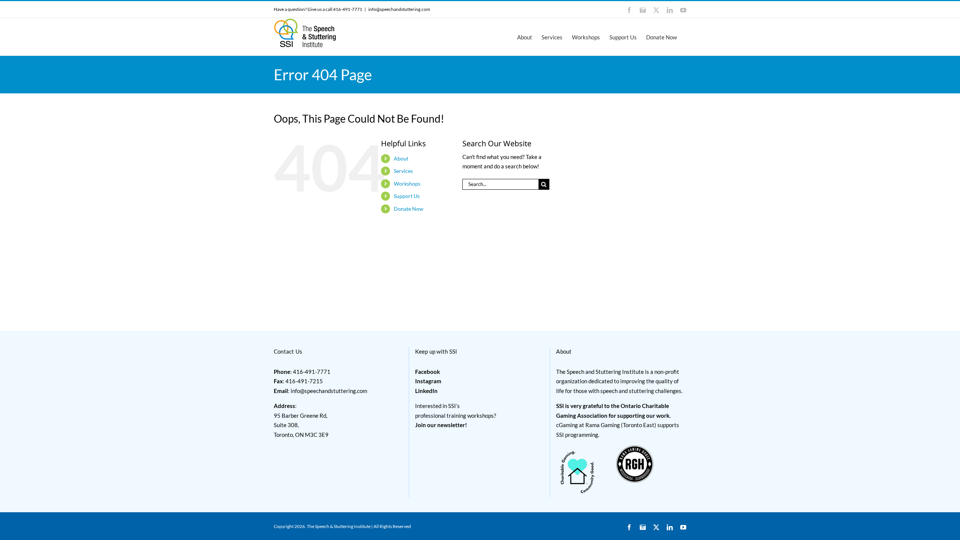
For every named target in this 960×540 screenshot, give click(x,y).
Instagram (428, 381)
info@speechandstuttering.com (399, 9)
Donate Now (408, 209)
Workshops (407, 183)
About (401, 158)
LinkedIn (426, 390)
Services (403, 171)
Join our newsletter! (441, 425)
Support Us (407, 196)
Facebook (427, 371)
